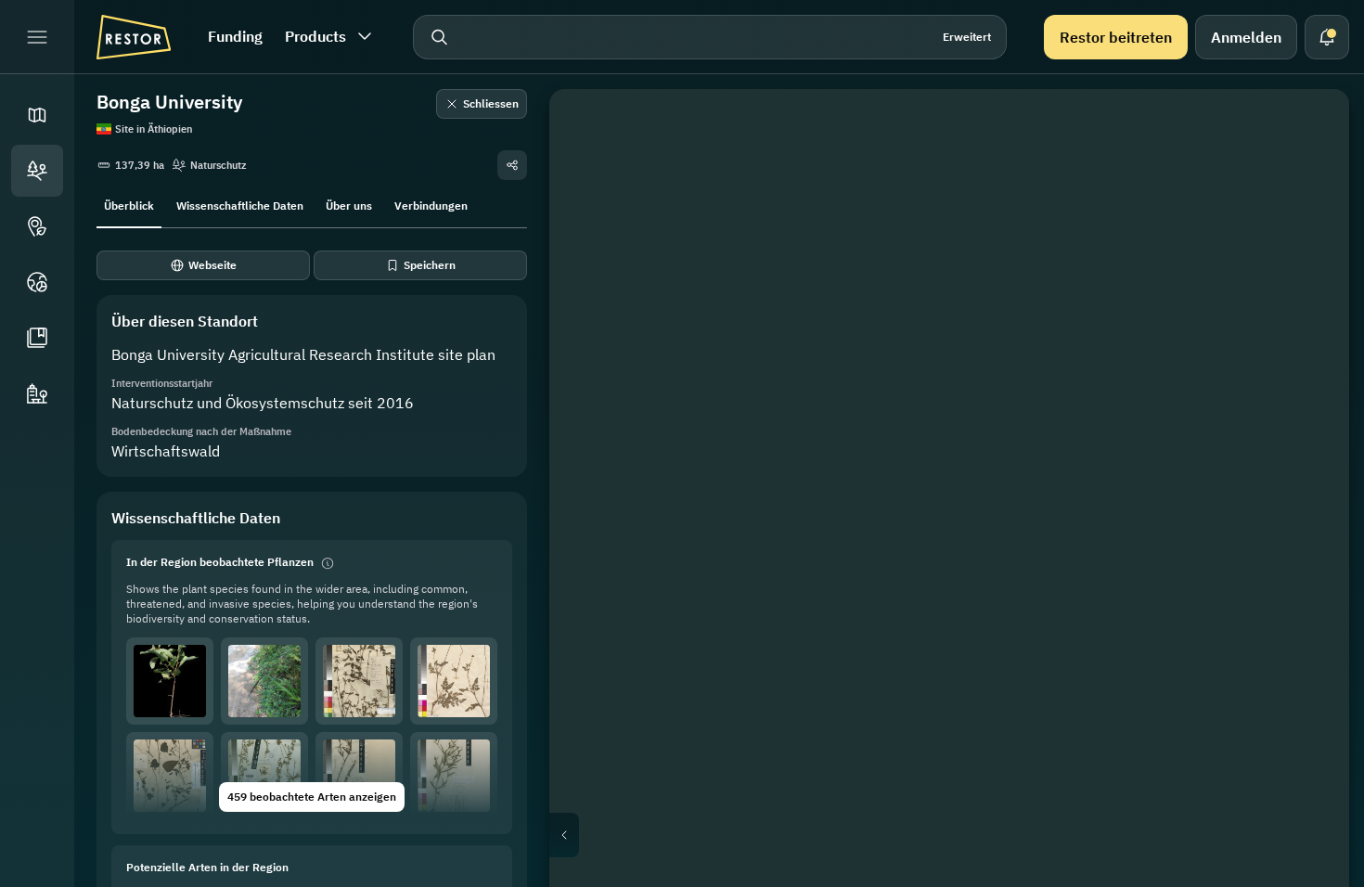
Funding (235, 36)
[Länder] (37, 282)
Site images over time (964, 835)
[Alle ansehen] (1308, 263)
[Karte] (37, 115)
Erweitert (967, 37)
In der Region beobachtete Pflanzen (220, 562)
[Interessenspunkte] (37, 226)
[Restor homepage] (134, 37)
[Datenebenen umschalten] (1308, 174)
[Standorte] (37, 171)
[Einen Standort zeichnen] (1308, 129)
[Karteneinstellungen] (1308, 219)
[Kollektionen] (37, 338)
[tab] (129, 204)
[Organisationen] (37, 393)
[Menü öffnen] (37, 37)
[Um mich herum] (1308, 308)
